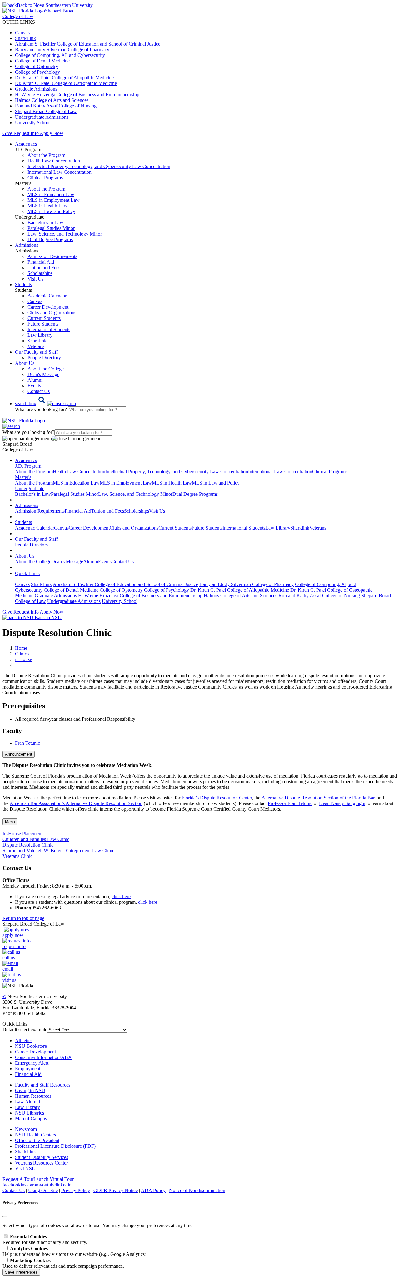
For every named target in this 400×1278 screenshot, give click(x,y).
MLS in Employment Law (54, 200)
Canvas (22, 32)
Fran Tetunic (27, 743)
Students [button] (23, 284)
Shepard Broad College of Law (46, 111)
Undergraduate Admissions (41, 117)
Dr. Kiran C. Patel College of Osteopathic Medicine (66, 83)
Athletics (23, 1040)
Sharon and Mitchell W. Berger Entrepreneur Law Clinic (58, 850)
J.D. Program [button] (28, 466)
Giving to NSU (30, 1090)
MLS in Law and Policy (51, 211)
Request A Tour (17, 1179)
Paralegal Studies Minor (51, 228)
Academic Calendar (47, 295)
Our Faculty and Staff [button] (36, 352)
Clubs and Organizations (52, 312)
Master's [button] (23, 477)
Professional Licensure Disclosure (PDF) (55, 1146)
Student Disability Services (41, 1157)
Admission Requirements (52, 256)
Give (7, 133)
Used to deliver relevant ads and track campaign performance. (63, 1263)
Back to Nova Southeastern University (55, 5)
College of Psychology (37, 72)
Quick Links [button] (27, 573)
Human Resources (33, 1096)
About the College (46, 368)
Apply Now (51, 133)
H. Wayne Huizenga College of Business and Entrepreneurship (77, 94)
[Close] (5, 1216)
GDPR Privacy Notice (115, 1190)
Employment (27, 1068)
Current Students (44, 318)
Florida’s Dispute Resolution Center (217, 797)
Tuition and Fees (44, 267)
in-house (23, 659)
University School (33, 122)
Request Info (26, 133)
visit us (9, 980)
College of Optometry (36, 66)
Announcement (18, 754)
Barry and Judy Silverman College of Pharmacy (62, 49)
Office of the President (37, 1140)
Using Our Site (43, 1190)
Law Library (40, 335)
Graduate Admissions (36, 89)
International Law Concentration (60, 172)
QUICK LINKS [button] (18, 22)
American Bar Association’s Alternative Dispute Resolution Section (76, 803)
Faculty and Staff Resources (42, 1084)
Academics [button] (26, 144)
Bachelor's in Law (45, 222)
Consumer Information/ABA (43, 1057)
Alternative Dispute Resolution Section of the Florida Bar (318, 797)
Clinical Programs (45, 177)
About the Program (46, 155)
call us (8, 957)
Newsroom (26, 1129)
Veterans (36, 346)
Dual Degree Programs (50, 239)
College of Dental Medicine (42, 60)
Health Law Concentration (54, 160)
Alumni (35, 380)
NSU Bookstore (31, 1046)
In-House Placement (22, 833)
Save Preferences (21, 1272)
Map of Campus (31, 1118)
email (7, 969)
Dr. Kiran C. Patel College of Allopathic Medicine (64, 77)
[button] (45, 403)
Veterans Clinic (17, 856)
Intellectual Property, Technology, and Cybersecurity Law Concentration (99, 166)
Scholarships (40, 273)
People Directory (44, 357)
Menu (10, 821)
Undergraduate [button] (29, 488)
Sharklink (37, 340)
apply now (12, 935)
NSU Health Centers (35, 1134)
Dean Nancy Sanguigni (342, 803)
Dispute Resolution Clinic (27, 845)
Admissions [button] (26, 245)
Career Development (48, 307)
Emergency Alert (31, 1063)
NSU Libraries (29, 1113)
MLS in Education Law (51, 194)
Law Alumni (27, 1101)
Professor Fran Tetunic (290, 803)
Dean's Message (43, 374)
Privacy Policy (75, 1190)
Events (34, 385)
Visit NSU (25, 1168)
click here (121, 896)
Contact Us (39, 391)
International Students (49, 329)
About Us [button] (24, 363)
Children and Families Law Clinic (35, 839)
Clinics (22, 653)
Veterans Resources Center (41, 1163)
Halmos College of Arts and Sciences (51, 100)
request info (14, 946)
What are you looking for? (41, 409)
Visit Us (35, 278)
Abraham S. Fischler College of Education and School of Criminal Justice (87, 44)
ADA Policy (153, 1190)
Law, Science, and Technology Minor (65, 233)
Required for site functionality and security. (44, 1239)
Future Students (43, 323)
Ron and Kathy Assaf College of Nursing (56, 105)
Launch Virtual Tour (53, 1179)
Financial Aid (41, 262)
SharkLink (25, 38)
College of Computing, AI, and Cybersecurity (60, 55)
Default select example (24, 1029)
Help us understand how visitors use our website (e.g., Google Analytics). (75, 1251)
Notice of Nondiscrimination (197, 1190)
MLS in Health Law (48, 205)
